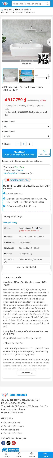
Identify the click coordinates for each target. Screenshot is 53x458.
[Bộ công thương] (10, 450)
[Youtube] (14, 443)
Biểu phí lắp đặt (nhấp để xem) (21, 206)
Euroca (35, 282)
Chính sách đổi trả (10, 429)
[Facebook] (3, 443)
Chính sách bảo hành (11, 433)
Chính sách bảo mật (11, 422)
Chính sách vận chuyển (12, 426)
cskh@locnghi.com (16, 409)
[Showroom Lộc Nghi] (5, 4)
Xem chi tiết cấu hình (26, 267)
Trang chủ (7, 10)
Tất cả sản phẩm (22, 10)
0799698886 (23, 112)
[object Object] (8, 121)
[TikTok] (8, 443)
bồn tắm (17, 338)
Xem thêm (25, 372)
